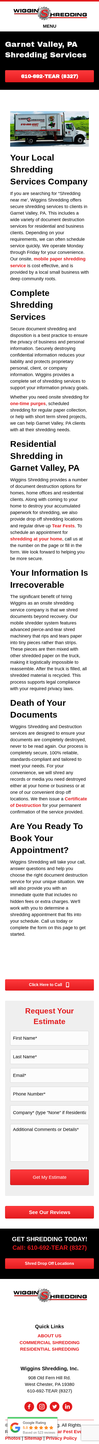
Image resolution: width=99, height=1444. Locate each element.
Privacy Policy (61, 1438)
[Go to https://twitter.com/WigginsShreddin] (55, 1407)
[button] (49, 76)
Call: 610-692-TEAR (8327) (49, 1247)
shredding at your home (36, 538)
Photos (13, 1438)
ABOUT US (49, 1335)
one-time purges (28, 403)
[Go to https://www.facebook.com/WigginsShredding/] (29, 1407)
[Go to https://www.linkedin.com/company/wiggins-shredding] (67, 1407)
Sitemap (33, 1438)
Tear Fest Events (71, 1431)
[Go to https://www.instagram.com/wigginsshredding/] (42, 1407)
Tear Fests (63, 525)
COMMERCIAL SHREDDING (50, 1342)
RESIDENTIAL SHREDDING (49, 1349)
